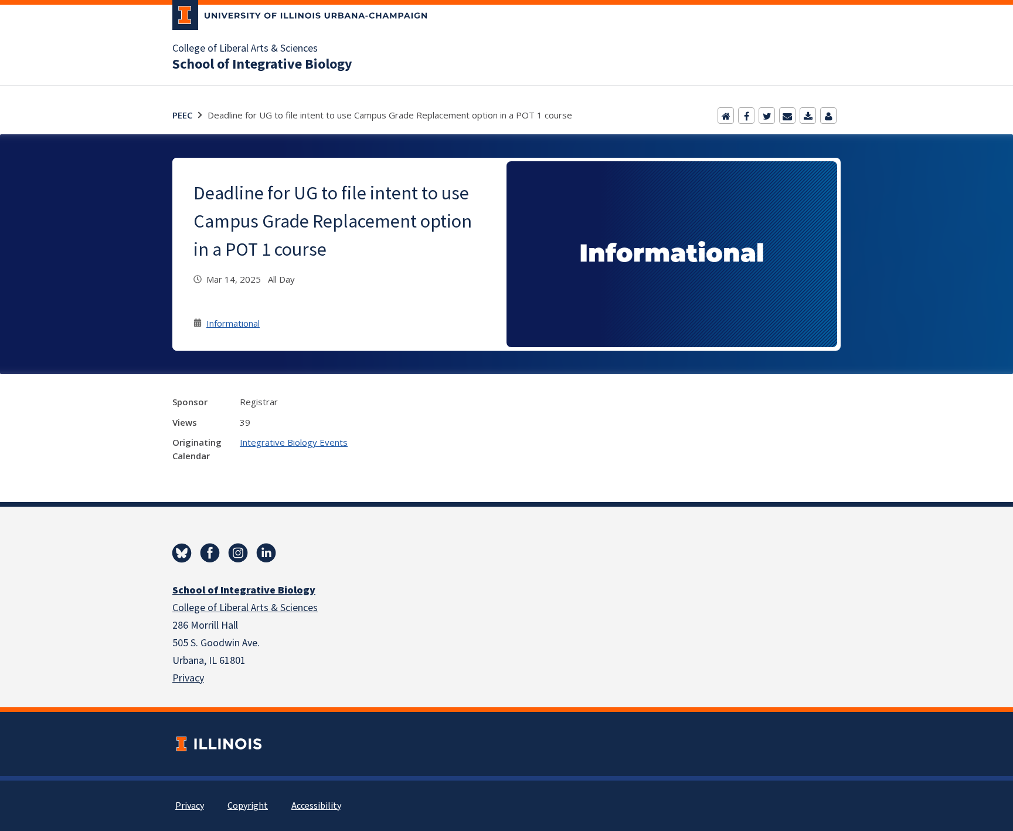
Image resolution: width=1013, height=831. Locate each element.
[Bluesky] (182, 553)
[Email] (787, 115)
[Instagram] (238, 553)
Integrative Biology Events (294, 442)
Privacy (188, 678)
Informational (233, 323)
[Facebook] (746, 115)
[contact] (828, 115)
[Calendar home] (726, 115)
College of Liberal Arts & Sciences (245, 49)
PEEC (182, 115)
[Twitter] (767, 115)
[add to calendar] (808, 115)
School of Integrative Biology (262, 64)
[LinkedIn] (266, 553)
